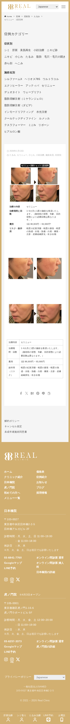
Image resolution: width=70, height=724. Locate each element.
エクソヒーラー (13, 85)
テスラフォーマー (15, 124)
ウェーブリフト (32, 92)
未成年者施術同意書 (15, 432)
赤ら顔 (8, 63)
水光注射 (41, 111)
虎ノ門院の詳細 (45, 646)
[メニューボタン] (63, 7)
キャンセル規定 (13, 426)
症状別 (58, 155)
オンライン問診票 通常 (50, 557)
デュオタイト (12, 92)
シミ (7, 50)
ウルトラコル (51, 78)
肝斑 (15, 50)
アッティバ (32, 85)
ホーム (8, 471)
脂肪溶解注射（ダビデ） (19, 105)
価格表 (40, 471)
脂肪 (39, 56)
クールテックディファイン (20, 118)
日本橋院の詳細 (45, 572)
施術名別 (50, 155)
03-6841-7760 (13, 557)
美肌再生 (25, 50)
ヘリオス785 (32, 78)
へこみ (19, 63)
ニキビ (8, 56)
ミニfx (32, 124)
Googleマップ (13, 562)
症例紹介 (41, 476)
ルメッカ (44, 118)
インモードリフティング (19, 111)
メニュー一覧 (12, 497)
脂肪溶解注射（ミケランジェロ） (24, 98)
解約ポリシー (11, 421)
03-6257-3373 (13, 641)
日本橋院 (9, 482)
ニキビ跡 (52, 50)
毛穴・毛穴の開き (55, 56)
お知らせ (41, 482)
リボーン (43, 124)
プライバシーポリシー (18, 676)
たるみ (13, 155)
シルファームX (13, 78)
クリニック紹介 (13, 476)
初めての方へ (12, 492)
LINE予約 (10, 568)
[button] (21, 393)
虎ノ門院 (9, 487)
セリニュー (22, 155)
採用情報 (41, 492)
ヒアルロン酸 (12, 131)
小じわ (32, 155)
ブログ (40, 487)
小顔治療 (40, 155)
